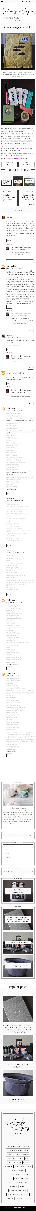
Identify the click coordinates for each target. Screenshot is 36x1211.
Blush (26, 1150)
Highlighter (8, 1166)
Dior (26, 1158)
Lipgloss (25, 1174)
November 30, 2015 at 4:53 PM (15, 500)
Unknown (10, 408)
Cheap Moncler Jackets (14, 528)
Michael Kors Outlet (12, 523)
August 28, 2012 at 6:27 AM (15, 337)
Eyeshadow (17, 1162)
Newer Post (7, 191)
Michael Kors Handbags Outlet (16, 518)
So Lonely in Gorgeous (21, 247)
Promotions (13, 1186)
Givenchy (26, 1162)
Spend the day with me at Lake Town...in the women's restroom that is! (27, 199)
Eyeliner (9, 1162)
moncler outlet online (13, 538)
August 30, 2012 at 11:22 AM (19, 316)
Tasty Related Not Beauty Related (18, 1194)
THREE (25, 1190)
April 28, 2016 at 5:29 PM (14, 602)
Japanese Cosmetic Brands (23, 1166)
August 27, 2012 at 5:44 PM (14, 219)
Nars (26, 1182)
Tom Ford (11, 1198)
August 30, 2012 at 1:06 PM (19, 358)
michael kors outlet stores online (17, 506)
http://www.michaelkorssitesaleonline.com (20, 510)
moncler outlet (11, 535)
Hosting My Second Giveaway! (18, 942)
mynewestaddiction (15, 373)
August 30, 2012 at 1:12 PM (19, 392)
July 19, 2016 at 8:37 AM (13, 675)
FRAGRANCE (7, 853)
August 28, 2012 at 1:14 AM (14, 268)
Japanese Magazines (18, 1170)
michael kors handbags (14, 511)
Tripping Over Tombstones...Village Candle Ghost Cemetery (18, 890)
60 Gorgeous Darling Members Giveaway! (18, 966)
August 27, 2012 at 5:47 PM (19, 249)
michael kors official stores (15, 513)
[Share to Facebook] (10, 164)
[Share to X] (7, 164)
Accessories (11, 1146)
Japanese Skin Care (14, 1174)
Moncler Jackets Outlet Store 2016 (17, 533)
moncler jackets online (13, 527)
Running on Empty (15, 1190)
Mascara (10, 1182)
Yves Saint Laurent (22, 1198)
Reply (9, 240)
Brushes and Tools (23, 1154)
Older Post (29, 191)
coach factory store (12, 504)
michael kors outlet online (14, 525)
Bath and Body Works (15, 1150)
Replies (9, 244)
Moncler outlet (11, 542)
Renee (9, 217)
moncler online (11, 537)
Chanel (21, 1158)
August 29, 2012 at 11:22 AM (15, 375)
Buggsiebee (11, 266)
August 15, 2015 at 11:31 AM (14, 410)
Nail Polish (19, 1182)
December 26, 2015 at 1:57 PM (15, 552)
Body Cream (10, 1154)
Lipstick (9, 1178)
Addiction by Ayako (23, 1146)
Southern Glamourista (13, 345)
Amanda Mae (12, 335)
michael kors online (12, 508)
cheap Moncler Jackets (14, 540)
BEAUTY (6, 846)
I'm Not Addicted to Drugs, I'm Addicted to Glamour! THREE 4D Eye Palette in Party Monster (18, 919)
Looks (27, 1178)
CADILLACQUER (12, 1158)
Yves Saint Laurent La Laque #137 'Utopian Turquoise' (8, 198)
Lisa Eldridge (18, 1178)
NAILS (6, 850)
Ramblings (26, 164)
